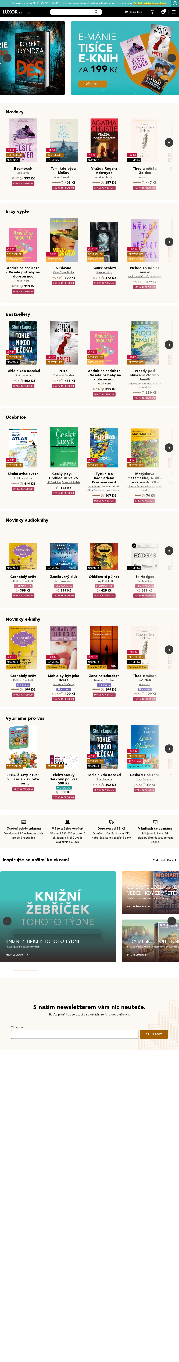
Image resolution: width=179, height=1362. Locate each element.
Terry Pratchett (104, 581)
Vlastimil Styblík (71, 482)
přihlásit (153, 1034)
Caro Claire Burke (63, 272)
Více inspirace (163, 860)
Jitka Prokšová (95, 490)
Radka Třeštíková (138, 276)
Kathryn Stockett (23, 581)
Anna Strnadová (63, 177)
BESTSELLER (14, 154)
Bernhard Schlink (104, 680)
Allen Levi (144, 177)
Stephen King (104, 272)
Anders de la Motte (139, 383)
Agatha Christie (104, 177)
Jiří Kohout (94, 486)
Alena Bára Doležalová (141, 486)
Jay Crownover (63, 581)
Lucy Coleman (145, 779)
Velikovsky (156, 276)
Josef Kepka (113, 490)
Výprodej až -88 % (140, 766)
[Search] (96, 12)
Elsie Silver (23, 172)
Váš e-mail (17, 1027)
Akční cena (135, 761)
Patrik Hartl (23, 280)
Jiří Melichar (54, 482)
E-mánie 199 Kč (16, 667)
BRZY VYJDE (14, 259)
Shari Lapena (23, 375)
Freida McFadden (63, 375)
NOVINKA (12, 159)
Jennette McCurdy (63, 684)
